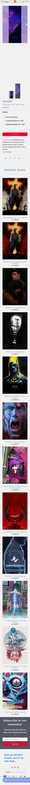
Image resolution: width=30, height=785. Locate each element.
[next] (26, 43)
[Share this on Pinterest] (14, 158)
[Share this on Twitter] (6, 158)
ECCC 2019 (14, 142)
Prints (14, 145)
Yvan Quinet (7, 101)
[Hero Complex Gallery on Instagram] (18, 767)
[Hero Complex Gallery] (15, 1)
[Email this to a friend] (23, 158)
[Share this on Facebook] (10, 158)
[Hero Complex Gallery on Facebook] (12, 767)
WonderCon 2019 (14, 147)
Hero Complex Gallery (17, 772)
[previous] (4, 43)
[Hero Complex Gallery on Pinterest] (15, 767)
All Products (15, 140)
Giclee (9, 152)
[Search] (23, 1)
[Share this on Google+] (19, 158)
